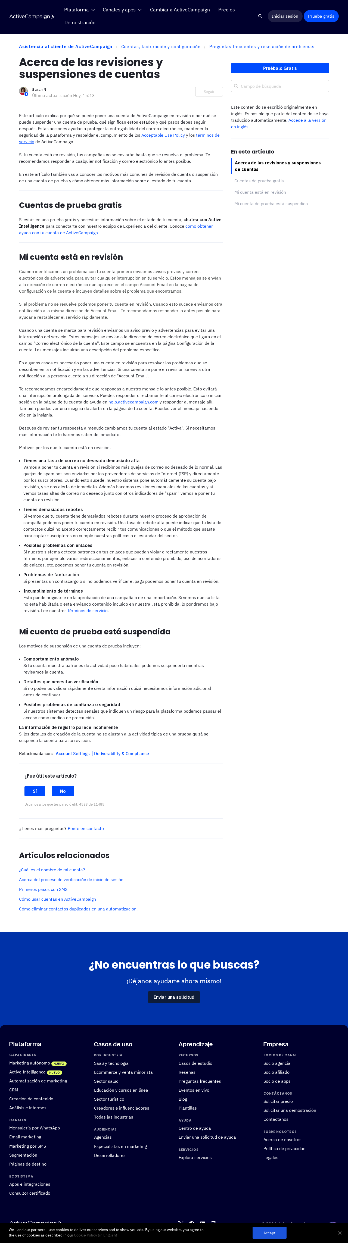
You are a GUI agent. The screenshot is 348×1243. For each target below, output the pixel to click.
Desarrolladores (110, 1155)
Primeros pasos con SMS (43, 889)
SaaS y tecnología (111, 1063)
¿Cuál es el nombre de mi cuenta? (52, 869)
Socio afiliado (276, 1072)
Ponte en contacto (86, 828)
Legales (270, 1157)
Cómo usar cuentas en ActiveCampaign (57, 899)
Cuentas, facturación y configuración (161, 46)
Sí (35, 791)
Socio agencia (276, 1063)
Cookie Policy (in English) (95, 1235)
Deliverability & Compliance (121, 753)
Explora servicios (195, 1157)
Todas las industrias (113, 1117)
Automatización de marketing (38, 1081)
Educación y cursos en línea (121, 1090)
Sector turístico (109, 1099)
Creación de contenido (31, 1098)
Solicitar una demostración (289, 1110)
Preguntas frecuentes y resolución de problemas (262, 46)
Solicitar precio (278, 1101)
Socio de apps (277, 1081)
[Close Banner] (339, 1233)
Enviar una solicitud (174, 997)
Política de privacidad (284, 1148)
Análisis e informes (27, 1107)
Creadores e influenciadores (121, 1108)
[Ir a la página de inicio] (31, 16)
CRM (13, 1089)
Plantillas (188, 1108)
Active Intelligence (27, 1072)
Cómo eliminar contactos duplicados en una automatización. (78, 909)
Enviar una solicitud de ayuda (207, 1137)
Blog (183, 1099)
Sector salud (106, 1081)
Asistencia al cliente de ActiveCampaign (65, 46)
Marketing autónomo (29, 1063)
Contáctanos (275, 1119)
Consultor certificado (29, 1193)
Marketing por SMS (27, 1146)
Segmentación (23, 1155)
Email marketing (25, 1137)
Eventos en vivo (194, 1090)
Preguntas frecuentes (200, 1081)
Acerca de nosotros (282, 1139)
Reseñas (187, 1072)
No (63, 791)
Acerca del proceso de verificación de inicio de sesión (71, 879)
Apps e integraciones (29, 1184)
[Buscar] (260, 16)
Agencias (103, 1137)
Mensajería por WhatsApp (34, 1128)
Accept (269, 1232)
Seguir (209, 91)
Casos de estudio (195, 1063)
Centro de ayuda (195, 1128)
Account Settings (73, 753)
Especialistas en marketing (120, 1146)
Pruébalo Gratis (280, 68)
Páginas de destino (27, 1164)
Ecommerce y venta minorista (123, 1072)
